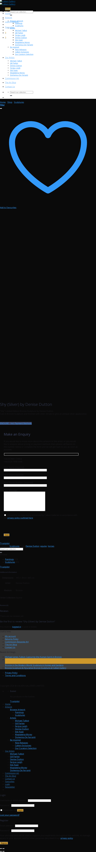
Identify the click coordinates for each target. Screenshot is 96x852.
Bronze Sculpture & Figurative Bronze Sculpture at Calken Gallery (35, 668)
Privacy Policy (11, 672)
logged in (16, 626)
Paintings (18, 23)
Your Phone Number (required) (18, 482)
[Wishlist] (1, 108)
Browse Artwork (16, 21)
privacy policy (66, 838)
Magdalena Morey (22, 42)
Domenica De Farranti (24, 45)
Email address (7, 825)
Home (7, 13)
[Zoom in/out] (3, 848)
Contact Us (10, 86)
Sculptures (19, 25)
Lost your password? (10, 815)
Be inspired (14, 47)
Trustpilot (5, 543)
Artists (12, 28)
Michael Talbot (21, 30)
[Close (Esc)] (1, 848)
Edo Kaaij (19, 40)
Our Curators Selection (24, 54)
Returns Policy (11, 639)
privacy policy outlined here (20, 518)
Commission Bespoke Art (17, 641)
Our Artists (9, 57)
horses (51, 546)
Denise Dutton (21, 37)
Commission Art (12, 78)
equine (43, 546)
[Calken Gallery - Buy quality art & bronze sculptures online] (7, 3)
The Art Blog (10, 82)
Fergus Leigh (20, 35)
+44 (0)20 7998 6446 (13, 461)
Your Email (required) (14, 474)
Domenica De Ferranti (19, 75)
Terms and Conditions (15, 675)
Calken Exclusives (22, 52)
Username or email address (13, 800)
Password (5, 805)
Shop (9, 102)
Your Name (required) (14, 467)
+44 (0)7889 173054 (13, 459)
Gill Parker (19, 33)
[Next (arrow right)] (3, 851)
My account (10, 636)
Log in (20, 810)
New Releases (20, 49)
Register (4, 843)
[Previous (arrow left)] (1, 851)
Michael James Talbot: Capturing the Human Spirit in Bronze (33, 657)
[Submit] (11, 95)
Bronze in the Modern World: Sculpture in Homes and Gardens (34, 665)
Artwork (8, 17)
